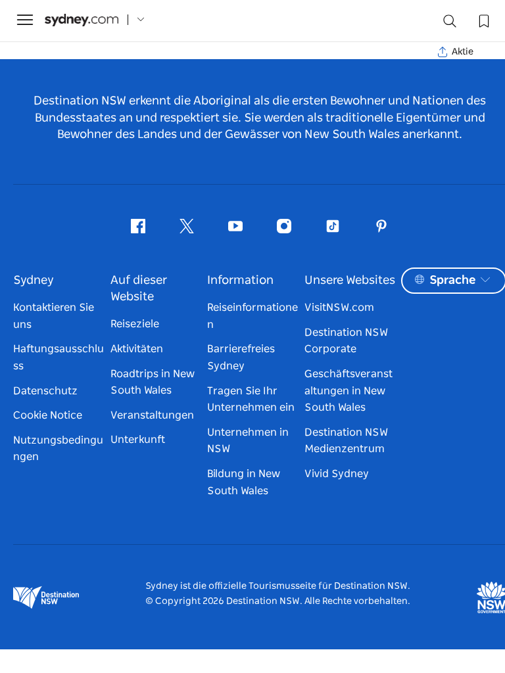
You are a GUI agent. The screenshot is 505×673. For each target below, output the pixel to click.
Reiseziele (134, 324)
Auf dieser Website (138, 289)
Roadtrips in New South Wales (152, 382)
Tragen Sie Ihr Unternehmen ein (251, 399)
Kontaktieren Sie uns (53, 316)
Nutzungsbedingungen (58, 449)
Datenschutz (45, 391)
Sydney (33, 281)
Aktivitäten (136, 349)
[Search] (450, 24)
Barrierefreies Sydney (241, 357)
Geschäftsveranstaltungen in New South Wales (348, 391)
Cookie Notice (47, 415)
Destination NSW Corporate (346, 341)
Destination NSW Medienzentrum (346, 441)
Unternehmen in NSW (248, 441)
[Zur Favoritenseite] (482, 19)
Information (240, 281)
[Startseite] (81, 20)
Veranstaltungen (152, 415)
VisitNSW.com (339, 307)
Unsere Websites (349, 281)
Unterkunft (137, 439)
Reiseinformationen (252, 316)
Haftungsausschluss (58, 357)
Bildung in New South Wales (243, 482)
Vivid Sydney (336, 474)
